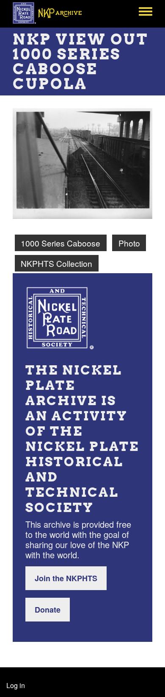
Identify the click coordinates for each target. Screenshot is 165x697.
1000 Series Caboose (60, 243)
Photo (129, 243)
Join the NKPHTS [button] (66, 578)
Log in (15, 685)
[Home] (52, 12)
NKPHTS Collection (56, 263)
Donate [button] (47, 609)
